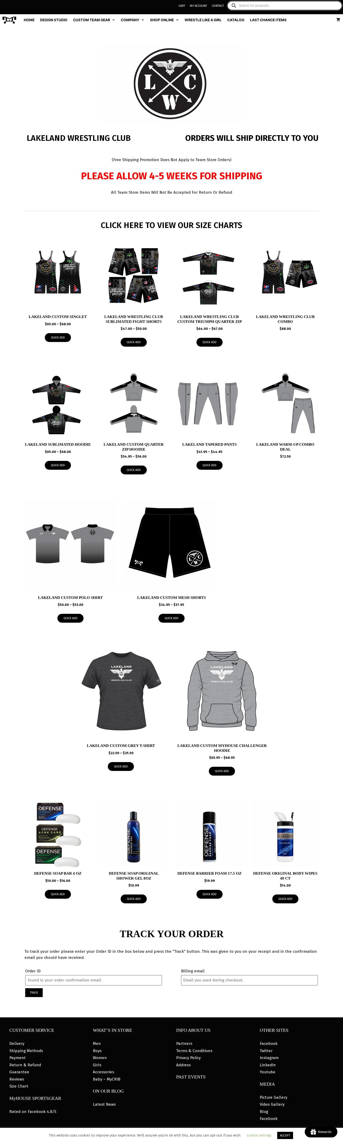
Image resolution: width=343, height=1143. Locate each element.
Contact (218, 5)
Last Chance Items (268, 20)
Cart (181, 5)
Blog (264, 1111)
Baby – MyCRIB (106, 1079)
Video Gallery (272, 1104)
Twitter (266, 1050)
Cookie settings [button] (259, 1135)
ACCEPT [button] (285, 1135)
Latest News (104, 1104)
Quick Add (58, 337)
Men (97, 1043)
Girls (97, 1065)
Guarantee (19, 1072)
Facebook (268, 1043)
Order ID (33, 971)
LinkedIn (268, 1065)
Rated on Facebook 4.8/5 (32, 1111)
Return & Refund (25, 1065)
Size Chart (18, 1086)
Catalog (235, 20)
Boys (97, 1050)
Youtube (267, 1072)
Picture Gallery (273, 1097)
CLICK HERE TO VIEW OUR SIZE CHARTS (171, 225)
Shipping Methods (26, 1050)
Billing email (193, 971)
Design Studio (53, 20)
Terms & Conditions (194, 1050)
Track (34, 992)
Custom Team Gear (91, 20)
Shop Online (162, 20)
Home (29, 20)
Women (100, 1057)
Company (130, 20)
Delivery (16, 1043)
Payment (17, 1057)
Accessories (103, 1072)
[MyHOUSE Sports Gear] (10, 20)
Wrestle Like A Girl (203, 20)
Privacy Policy (188, 1057)
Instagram (269, 1057)
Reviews (16, 1079)
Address (183, 1065)
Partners (184, 1043)
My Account (198, 5)
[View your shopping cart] (338, 20)
